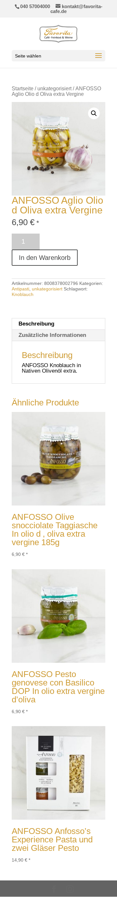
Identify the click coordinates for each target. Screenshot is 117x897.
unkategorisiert (54, 88)
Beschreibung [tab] (36, 324)
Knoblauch (22, 294)
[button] (94, 113)
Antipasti (20, 288)
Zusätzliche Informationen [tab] (52, 335)
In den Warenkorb (45, 257)
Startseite (22, 88)
